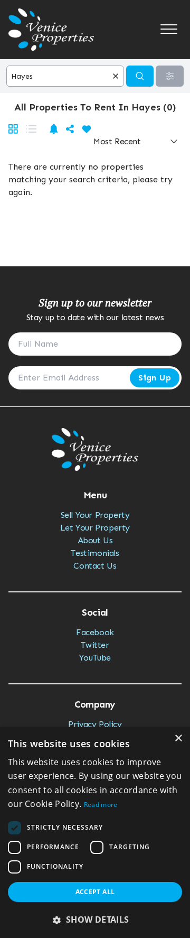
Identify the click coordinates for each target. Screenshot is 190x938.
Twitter (95, 645)
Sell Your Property (95, 515)
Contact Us (94, 566)
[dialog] (95, 832)
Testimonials (95, 553)
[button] (95, 919)
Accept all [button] (95, 891)
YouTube (95, 658)
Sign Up (154, 378)
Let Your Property (95, 528)
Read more (101, 804)
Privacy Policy (94, 724)
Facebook (95, 632)
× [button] (178, 738)
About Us (95, 540)
